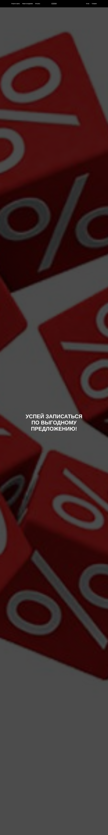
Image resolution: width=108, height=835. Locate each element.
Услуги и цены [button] (15, 3)
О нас (87, 3)
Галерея (94, 3)
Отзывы (37, 3)
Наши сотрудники (27, 3)
